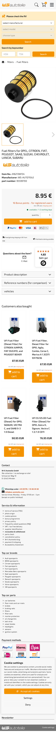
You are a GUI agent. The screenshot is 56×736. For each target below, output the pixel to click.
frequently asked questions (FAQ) (18, 524)
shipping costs (47, 206)
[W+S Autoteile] (13, 4)
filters (10, 62)
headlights (9, 627)
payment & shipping (13, 542)
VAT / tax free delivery (13, 526)
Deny (28, 704)
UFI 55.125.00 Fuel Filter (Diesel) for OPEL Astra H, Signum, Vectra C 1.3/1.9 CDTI (41, 425)
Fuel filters (22, 62)
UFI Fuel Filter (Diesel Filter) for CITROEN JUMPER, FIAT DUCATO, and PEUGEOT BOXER (13, 347)
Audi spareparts (11, 558)
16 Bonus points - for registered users (32, 202)
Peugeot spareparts (13, 576)
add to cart (30, 221)
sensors (8, 629)
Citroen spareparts (12, 563)
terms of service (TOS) (13, 511)
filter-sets (9, 614)
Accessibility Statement (14, 545)
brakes (7, 606)
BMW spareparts (11, 561)
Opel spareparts (11, 574)
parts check (9, 534)
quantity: (35, 215)
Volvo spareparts (12, 584)
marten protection (12, 616)
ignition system (11, 632)
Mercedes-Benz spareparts (15, 571)
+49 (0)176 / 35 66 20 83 (29, 489)
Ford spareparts (11, 569)
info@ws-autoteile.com (14, 492)
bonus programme (12, 519)
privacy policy (10, 521)
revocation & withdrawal (15, 532)
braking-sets (10, 608)
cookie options (10, 516)
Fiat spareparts (11, 566)
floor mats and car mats (14, 603)
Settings (28, 697)
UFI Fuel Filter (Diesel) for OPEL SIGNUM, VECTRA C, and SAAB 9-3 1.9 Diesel (13, 425)
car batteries (10, 601)
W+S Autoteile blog (12, 539)
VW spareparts (11, 587)
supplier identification (13, 529)
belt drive (8, 621)
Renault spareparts (12, 579)
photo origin (10, 513)
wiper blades (10, 624)
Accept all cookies (29, 691)
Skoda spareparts (12, 582)
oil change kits (10, 619)
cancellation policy (12, 537)
